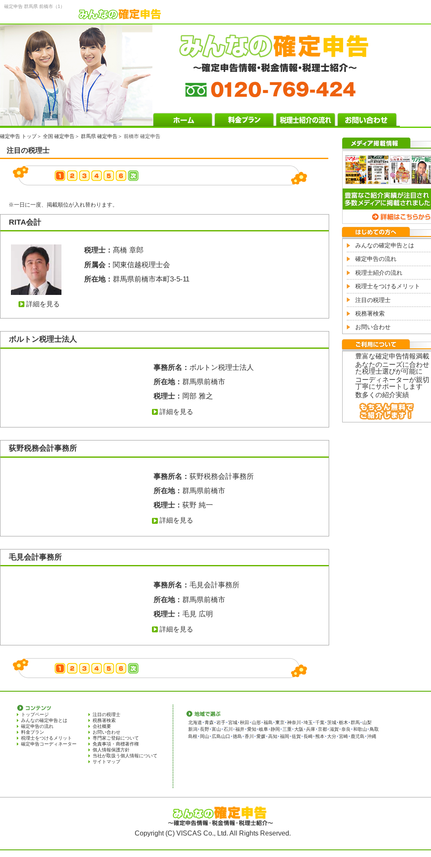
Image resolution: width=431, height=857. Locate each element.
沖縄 (371, 736)
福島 (268, 722)
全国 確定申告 (58, 136)
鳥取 (374, 729)
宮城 (232, 722)
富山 (216, 729)
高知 (272, 736)
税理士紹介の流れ (378, 272)
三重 (287, 729)
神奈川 (294, 722)
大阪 (298, 729)
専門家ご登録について (116, 737)
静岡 (275, 729)
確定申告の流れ (375, 258)
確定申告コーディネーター (49, 743)
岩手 (221, 722)
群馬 (355, 722)
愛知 (251, 729)
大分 (331, 736)
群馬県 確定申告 (99, 136)
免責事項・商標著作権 (116, 743)
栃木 (343, 722)
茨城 (331, 722)
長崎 (308, 736)
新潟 (192, 729)
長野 (204, 729)
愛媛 (261, 736)
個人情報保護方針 (111, 749)
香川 (249, 736)
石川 (228, 729)
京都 (322, 729)
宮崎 (343, 736)
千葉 (320, 722)
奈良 (346, 729)
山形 (256, 722)
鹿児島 (357, 736)
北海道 (195, 722)
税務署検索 (370, 313)
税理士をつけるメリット (387, 286)
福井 (240, 729)
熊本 (320, 736)
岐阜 (263, 729)
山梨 (367, 722)
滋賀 (334, 729)
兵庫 (310, 729)
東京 (280, 722)
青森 (209, 722)
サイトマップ (106, 761)
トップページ (35, 714)
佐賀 (296, 736)
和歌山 (360, 729)
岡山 (204, 736)
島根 (192, 736)
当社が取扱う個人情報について (125, 755)
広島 (216, 736)
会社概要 (102, 726)
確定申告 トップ (18, 136)
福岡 (284, 736)
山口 (225, 736)
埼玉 (308, 722)
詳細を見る (43, 304)
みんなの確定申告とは (384, 245)
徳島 (237, 736)
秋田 (244, 722)
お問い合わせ (373, 327)
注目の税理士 (373, 300)
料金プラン (32, 732)
